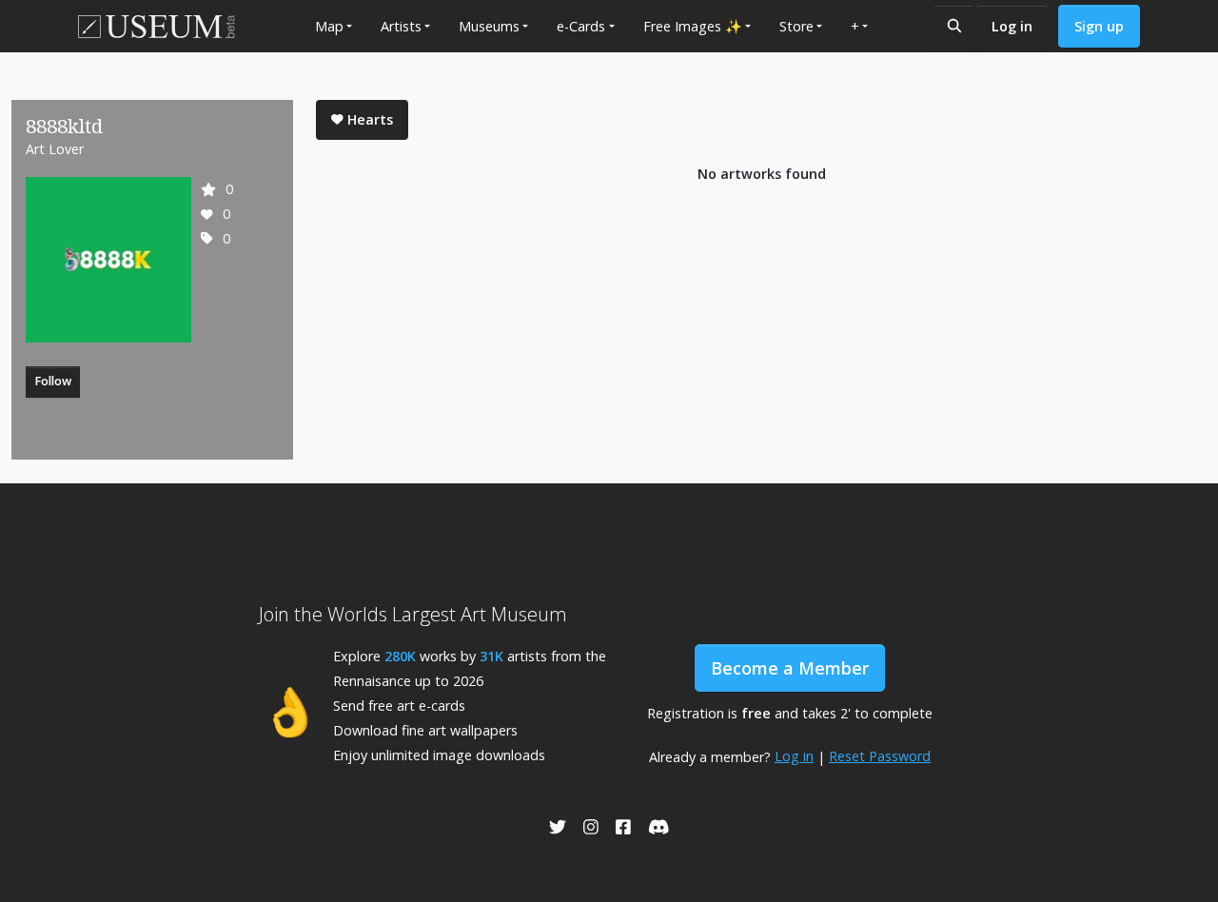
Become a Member (790, 668)
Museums (489, 26)
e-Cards (581, 26)
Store (796, 26)
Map (329, 26)
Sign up (1099, 26)
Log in (1012, 26)
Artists (401, 26)
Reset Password (880, 756)
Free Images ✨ (692, 26)
